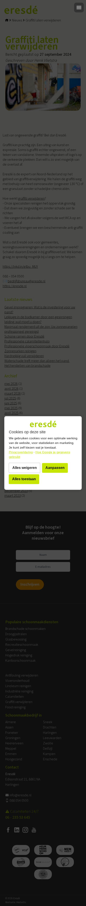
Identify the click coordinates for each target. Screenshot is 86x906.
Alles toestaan (24, 479)
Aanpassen (55, 468)
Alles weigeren (24, 468)
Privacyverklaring (21, 452)
